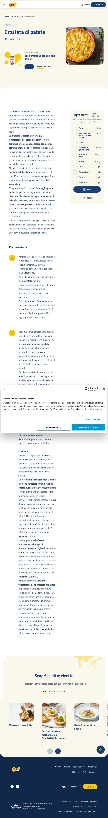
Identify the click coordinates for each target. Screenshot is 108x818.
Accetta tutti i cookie (88, 427)
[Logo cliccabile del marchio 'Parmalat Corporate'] (16, 806)
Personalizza (52, 427)
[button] (85, 4)
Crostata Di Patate (28, 16)
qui (20, 409)
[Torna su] (100, 749)
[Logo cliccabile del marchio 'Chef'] (12, 4)
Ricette (15, 16)
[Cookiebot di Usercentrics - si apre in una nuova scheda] (86, 389)
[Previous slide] (50, 751)
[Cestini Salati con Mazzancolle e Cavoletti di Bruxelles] (54, 715)
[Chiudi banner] (104, 389)
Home (6, 16)
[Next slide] (58, 751)
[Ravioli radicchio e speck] (86, 712)
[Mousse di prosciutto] (21, 712)
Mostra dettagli (93, 419)
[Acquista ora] (29, 66)
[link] (12, 786)
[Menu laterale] (4, 5)
